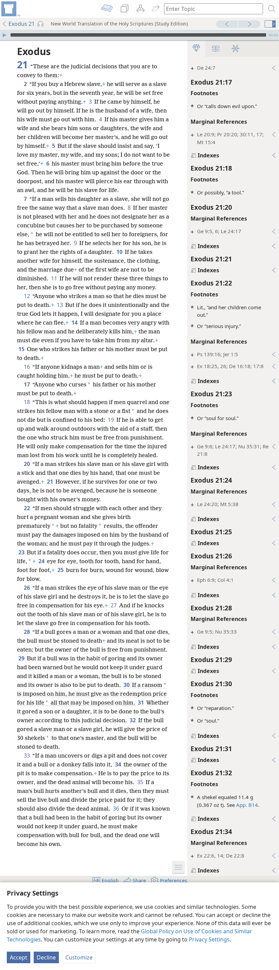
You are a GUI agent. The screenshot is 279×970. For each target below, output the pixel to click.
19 (111, 419)
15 (22, 349)
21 (50, 481)
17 (27, 384)
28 (27, 632)
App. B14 (247, 804)
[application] (139, 35)
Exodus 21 (22, 24)
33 (27, 755)
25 (61, 570)
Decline (46, 957)
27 (114, 605)
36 (116, 808)
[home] (10, 8)
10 (120, 252)
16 (27, 366)
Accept (18, 957)
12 (27, 296)
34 (118, 764)
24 (42, 561)
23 (22, 552)
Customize (79, 957)
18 (27, 402)
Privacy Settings (209, 939)
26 (27, 587)
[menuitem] (10, 8)
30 (127, 685)
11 (54, 278)
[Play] (4, 35)
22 (27, 508)
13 (60, 305)
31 (141, 702)
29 (22, 658)
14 (75, 322)
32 (133, 720)
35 (140, 782)
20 (27, 464)
